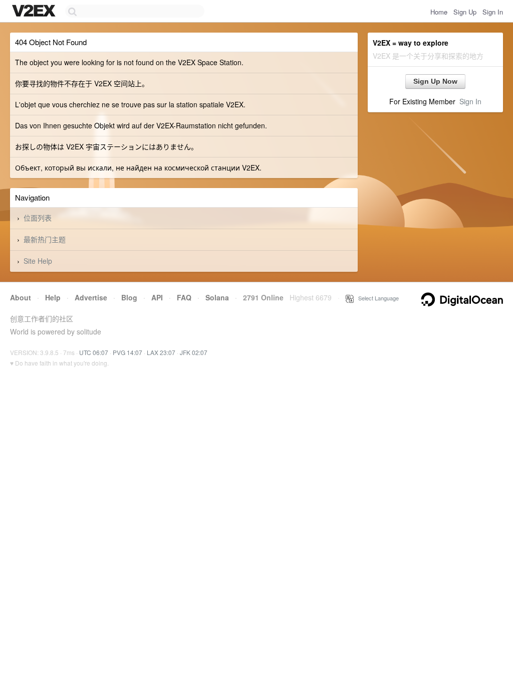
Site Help (38, 261)
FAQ (184, 297)
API (157, 297)
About (20, 297)
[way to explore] (35, 11)
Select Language (376, 298)
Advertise (91, 297)
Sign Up (464, 12)
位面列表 (38, 218)
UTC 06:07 (93, 352)
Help (53, 297)
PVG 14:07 (127, 352)
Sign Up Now (435, 81)
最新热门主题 (45, 239)
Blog (129, 297)
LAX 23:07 (161, 352)
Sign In (492, 12)
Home (438, 12)
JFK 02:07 (193, 352)
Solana (217, 297)
